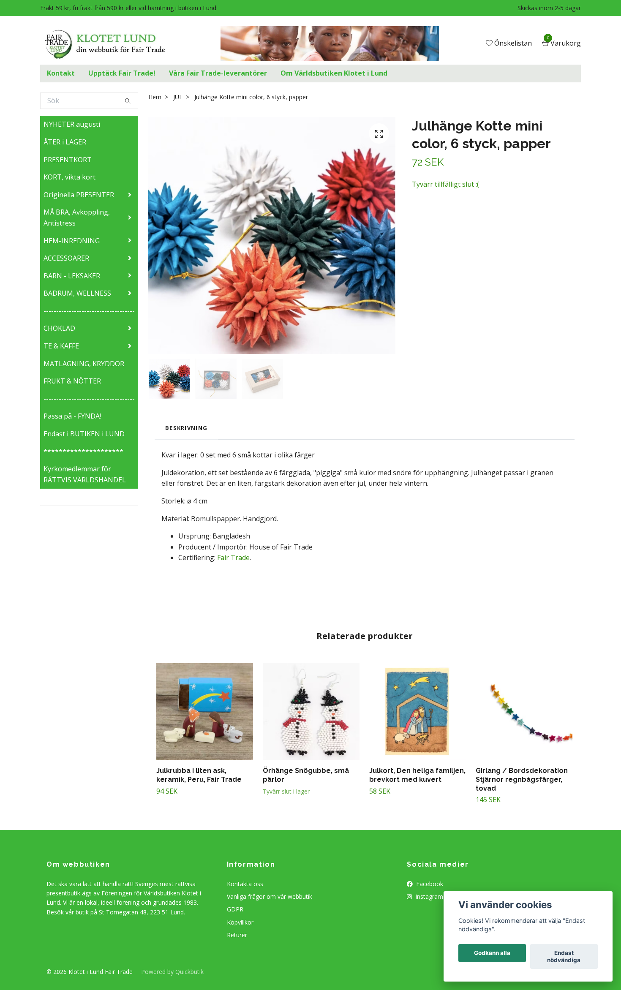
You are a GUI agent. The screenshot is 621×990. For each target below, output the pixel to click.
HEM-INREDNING (72, 240)
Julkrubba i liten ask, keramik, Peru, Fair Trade (199, 775)
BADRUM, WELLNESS (77, 293)
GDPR (235, 909)
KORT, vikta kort (69, 177)
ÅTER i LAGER (65, 142)
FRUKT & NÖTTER (72, 381)
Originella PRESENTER (79, 194)
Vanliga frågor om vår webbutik (269, 896)
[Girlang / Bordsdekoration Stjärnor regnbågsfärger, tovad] (524, 711)
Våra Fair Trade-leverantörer (218, 73)
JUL (177, 97)
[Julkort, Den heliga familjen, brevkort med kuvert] (417, 711)
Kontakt (61, 73)
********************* (83, 451)
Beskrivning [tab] (186, 428)
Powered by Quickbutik (172, 972)
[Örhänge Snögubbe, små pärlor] (311, 711)
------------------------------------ (89, 310)
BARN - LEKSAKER (72, 275)
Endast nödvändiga (563, 956)
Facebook (428, 884)
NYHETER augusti (72, 124)
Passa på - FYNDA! (72, 416)
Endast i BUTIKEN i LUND (84, 433)
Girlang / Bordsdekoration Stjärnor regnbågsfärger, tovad (522, 779)
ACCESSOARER (66, 258)
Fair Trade (233, 557)
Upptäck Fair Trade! (121, 73)
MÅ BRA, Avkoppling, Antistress (77, 217)
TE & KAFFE (61, 346)
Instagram (428, 896)
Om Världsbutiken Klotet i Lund (334, 73)
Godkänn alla (492, 953)
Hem (154, 97)
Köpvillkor (240, 922)
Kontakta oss (245, 884)
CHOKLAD (59, 328)
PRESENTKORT (68, 159)
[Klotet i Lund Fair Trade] (107, 44)
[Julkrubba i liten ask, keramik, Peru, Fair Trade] (204, 711)
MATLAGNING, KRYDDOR (84, 363)
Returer (237, 935)
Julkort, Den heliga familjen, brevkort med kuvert (417, 775)
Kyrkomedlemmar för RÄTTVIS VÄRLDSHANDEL (85, 474)
